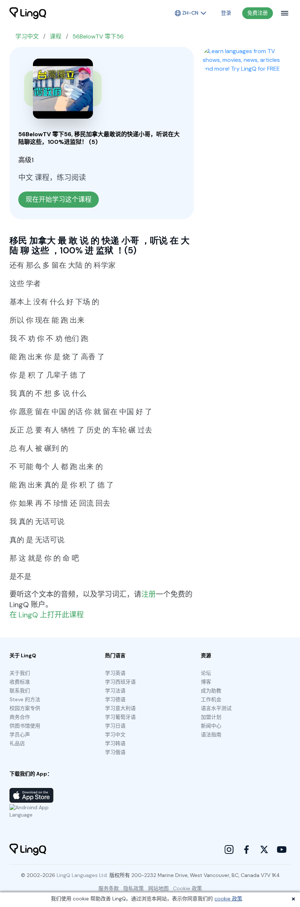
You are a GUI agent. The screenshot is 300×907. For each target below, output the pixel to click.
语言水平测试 (216, 708)
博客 (206, 682)
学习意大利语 (120, 708)
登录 (226, 13)
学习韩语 (115, 743)
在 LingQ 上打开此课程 (47, 615)
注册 (148, 594)
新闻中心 (211, 725)
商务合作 (20, 717)
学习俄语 (115, 752)
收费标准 (20, 682)
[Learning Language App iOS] (31, 795)
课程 (55, 36)
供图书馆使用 (25, 725)
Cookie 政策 (187, 888)
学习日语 (115, 725)
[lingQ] (28, 13)
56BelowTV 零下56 (98, 36)
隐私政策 (133, 888)
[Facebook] (246, 849)
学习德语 (115, 699)
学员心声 (20, 734)
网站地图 (158, 888)
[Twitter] (264, 849)
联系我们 (20, 690)
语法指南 (211, 734)
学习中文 (27, 36)
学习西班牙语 (120, 682)
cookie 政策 (228, 898)
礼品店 (17, 743)
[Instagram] (229, 849)
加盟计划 (211, 717)
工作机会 (211, 699)
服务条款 (108, 888)
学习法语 (115, 690)
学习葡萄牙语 (120, 717)
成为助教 (211, 690)
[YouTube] (281, 849)
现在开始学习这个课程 (58, 199)
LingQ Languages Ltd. (82, 875)
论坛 (206, 673)
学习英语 (115, 673)
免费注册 (257, 13)
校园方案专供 (25, 708)
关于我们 (20, 673)
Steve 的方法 (25, 699)
